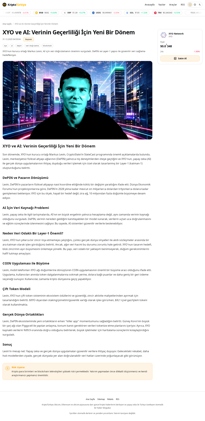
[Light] (195, 4)
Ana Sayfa (7, 24)
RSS (183, 4)
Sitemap (101, 399)
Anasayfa (150, 4)
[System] (190, 4)
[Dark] (199, 4)
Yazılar (161, 4)
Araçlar (173, 4)
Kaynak (28, 39)
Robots (110, 399)
